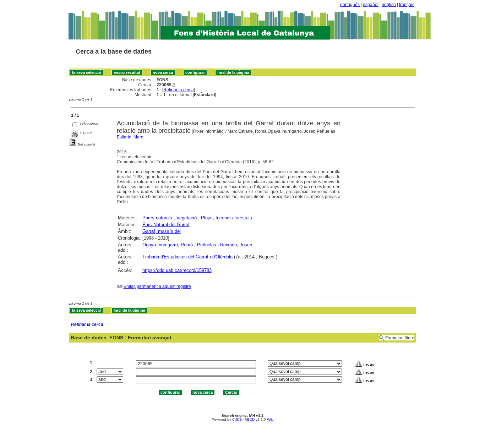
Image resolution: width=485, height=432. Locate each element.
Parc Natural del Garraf (166, 224)
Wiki (270, 419)
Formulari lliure (399, 337)
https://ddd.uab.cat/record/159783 (177, 270)
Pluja (206, 217)
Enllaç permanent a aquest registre (157, 286)
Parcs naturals (157, 217)
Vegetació (186, 217)
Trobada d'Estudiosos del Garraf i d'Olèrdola (187, 256)
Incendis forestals (234, 217)
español (370, 4)
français (406, 4)
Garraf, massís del (161, 231)
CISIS (237, 419)
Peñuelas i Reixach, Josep (224, 244)
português (350, 4)
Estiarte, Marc (130, 137)
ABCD (250, 419)
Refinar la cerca (178, 89)
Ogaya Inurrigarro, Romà (167, 244)
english (389, 4)
